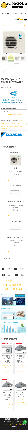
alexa (8, 121)
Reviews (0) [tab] (17, 289)
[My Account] (16, 20)
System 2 (22, 120)
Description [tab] (7, 281)
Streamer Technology (14, 126)
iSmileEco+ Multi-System (14, 114)
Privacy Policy (17, 424)
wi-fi (7, 128)
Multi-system (19, 125)
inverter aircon (6, 125)
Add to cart (15, 263)
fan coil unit (12, 123)
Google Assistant (19, 123)
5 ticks (5, 121)
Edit (8, 180)
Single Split (6, 365)
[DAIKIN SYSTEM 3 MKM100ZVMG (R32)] (24, 25)
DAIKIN (17, 121)
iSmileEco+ (13, 125)
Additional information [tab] (12, 285)
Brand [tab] (5, 289)
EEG (21, 121)
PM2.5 (4, 126)
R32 (7, 126)
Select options (7, 371)
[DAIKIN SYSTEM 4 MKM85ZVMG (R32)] (3, 25)
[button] (24, 32)
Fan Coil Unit (20, 399)
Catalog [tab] (5, 111)
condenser (13, 121)
